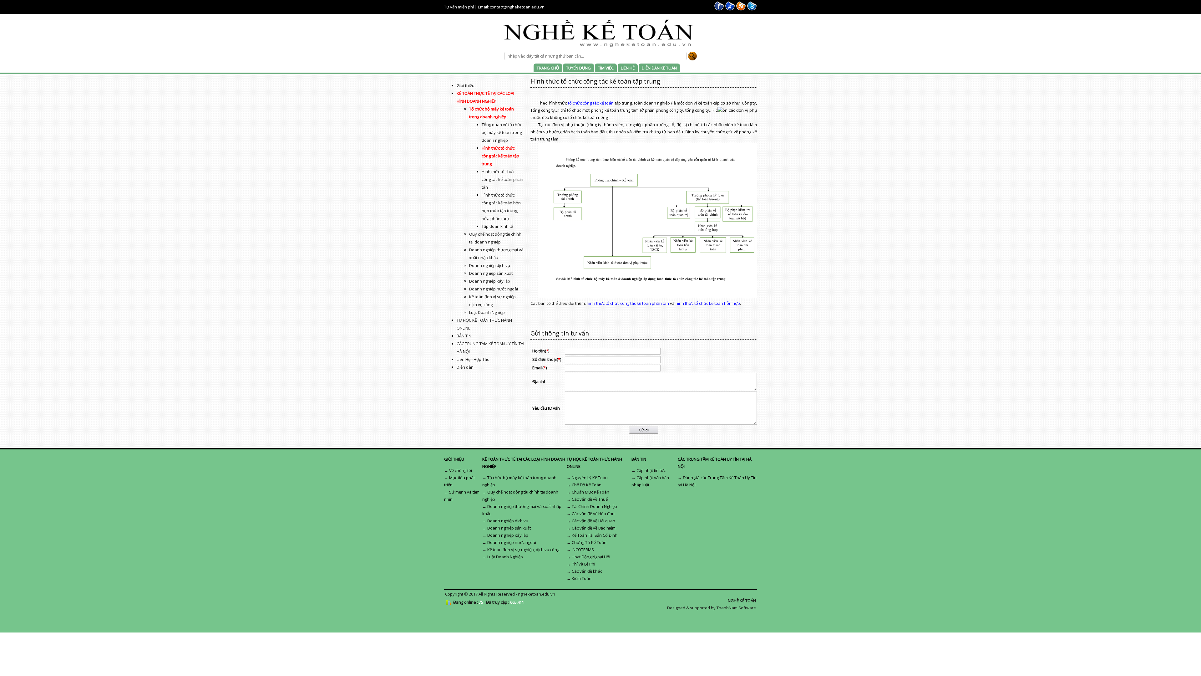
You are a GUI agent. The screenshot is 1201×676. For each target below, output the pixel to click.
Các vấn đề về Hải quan (593, 521)
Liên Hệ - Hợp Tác (473, 359)
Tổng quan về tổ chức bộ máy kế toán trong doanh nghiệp (502, 132)
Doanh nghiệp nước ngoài (493, 289)
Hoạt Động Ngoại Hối (591, 557)
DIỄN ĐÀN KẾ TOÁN (659, 68)
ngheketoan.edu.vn (536, 594)
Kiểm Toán (581, 578)
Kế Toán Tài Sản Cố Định (594, 535)
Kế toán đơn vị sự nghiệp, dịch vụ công (523, 549)
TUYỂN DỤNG (578, 68)
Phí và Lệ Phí (583, 564)
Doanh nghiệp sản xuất (491, 273)
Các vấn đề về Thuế (590, 499)
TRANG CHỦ (548, 68)
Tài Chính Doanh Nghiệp (594, 506)
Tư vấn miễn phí (459, 7)
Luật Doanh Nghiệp (487, 312)
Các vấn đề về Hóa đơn (593, 513)
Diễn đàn (465, 367)
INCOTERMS (583, 549)
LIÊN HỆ (628, 68)
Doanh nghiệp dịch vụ (489, 265)
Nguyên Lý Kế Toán (590, 477)
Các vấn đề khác (587, 571)
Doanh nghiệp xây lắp (489, 281)
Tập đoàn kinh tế (497, 226)
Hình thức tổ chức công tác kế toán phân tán (502, 179)
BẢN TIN (464, 336)
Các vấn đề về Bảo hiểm (594, 528)
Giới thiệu (465, 85)
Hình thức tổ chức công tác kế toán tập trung (500, 155)
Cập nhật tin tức (651, 470)
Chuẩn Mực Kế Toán (590, 492)
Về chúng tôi (460, 470)
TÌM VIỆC (606, 68)
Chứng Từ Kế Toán (589, 542)
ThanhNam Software (736, 608)
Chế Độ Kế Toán (586, 485)
